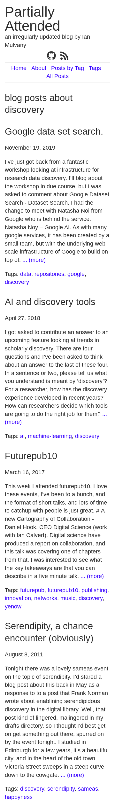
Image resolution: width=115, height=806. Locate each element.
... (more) (34, 260)
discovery (17, 282)
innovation (18, 598)
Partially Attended (32, 19)
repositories (49, 274)
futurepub (32, 590)
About (38, 68)
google (76, 274)
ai (22, 436)
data (25, 274)
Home (19, 68)
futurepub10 (63, 590)
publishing (94, 590)
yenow (13, 606)
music (67, 598)
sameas (88, 789)
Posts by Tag (67, 68)
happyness (19, 797)
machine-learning (50, 436)
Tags (95, 68)
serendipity (61, 789)
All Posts (57, 76)
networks (45, 598)
